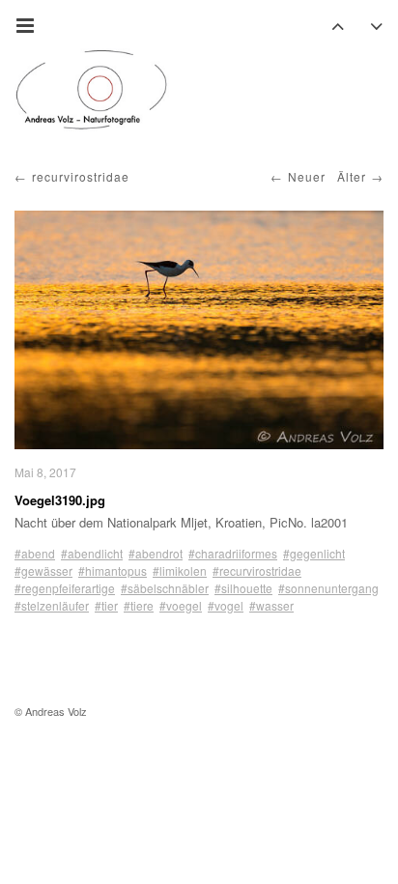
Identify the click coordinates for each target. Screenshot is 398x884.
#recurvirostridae (257, 570)
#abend (34, 553)
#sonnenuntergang (328, 588)
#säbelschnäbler (165, 588)
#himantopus (112, 570)
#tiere (139, 605)
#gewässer (43, 570)
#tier (106, 605)
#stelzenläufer (51, 605)
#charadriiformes (232, 553)
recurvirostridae (80, 176)
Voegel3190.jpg (59, 500)
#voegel (180, 605)
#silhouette (243, 588)
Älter (351, 176)
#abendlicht (92, 553)
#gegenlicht (314, 553)
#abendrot (155, 553)
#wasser (271, 605)
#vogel (225, 605)
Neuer (307, 176)
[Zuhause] (91, 89)
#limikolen (180, 570)
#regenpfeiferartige (64, 588)
